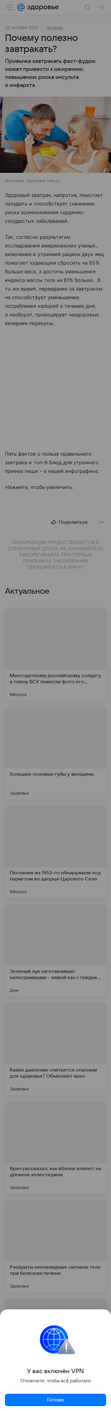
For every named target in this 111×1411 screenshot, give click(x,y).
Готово (55, 1400)
